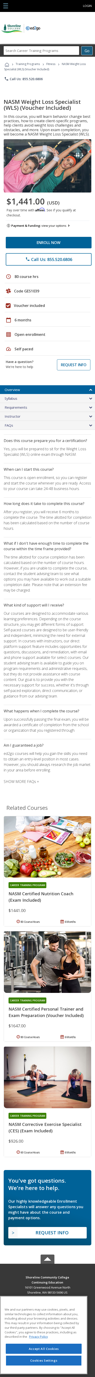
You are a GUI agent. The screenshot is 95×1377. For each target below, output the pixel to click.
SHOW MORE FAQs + (21, 781)
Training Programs (28, 64)
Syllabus (11, 398)
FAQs (9, 425)
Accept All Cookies (44, 1349)
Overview (12, 389)
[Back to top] (47, 1277)
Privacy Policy (38, 1336)
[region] (43, 1335)
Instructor (13, 416)
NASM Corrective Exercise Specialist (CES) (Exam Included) (45, 1127)
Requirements (16, 407)
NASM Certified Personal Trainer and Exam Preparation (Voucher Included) (46, 1012)
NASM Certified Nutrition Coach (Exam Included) (41, 897)
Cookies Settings (43, 1360)
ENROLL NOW (48, 242)
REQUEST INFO (73, 364)
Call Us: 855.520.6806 (23, 78)
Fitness (50, 64)
